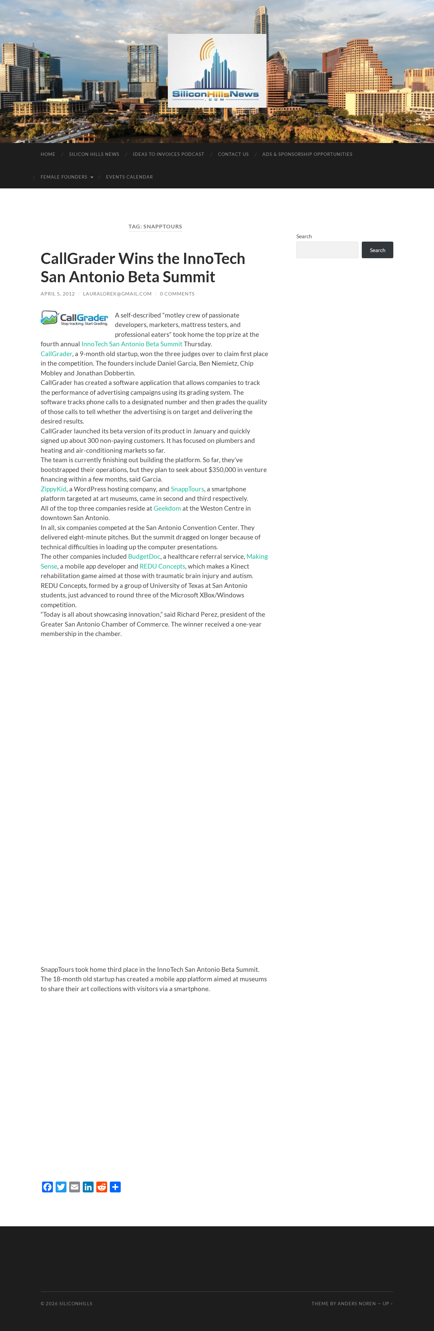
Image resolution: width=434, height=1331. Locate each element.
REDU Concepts (162, 566)
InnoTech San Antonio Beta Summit (131, 344)
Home (48, 154)
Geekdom (168, 508)
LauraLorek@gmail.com (117, 293)
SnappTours (187, 489)
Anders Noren (357, 1303)
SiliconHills (76, 1303)
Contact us (233, 154)
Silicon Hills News (94, 154)
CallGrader (56, 353)
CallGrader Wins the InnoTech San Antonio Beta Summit (143, 267)
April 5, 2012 (58, 293)
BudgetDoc (144, 556)
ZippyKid (53, 489)
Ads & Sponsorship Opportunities (307, 154)
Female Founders (64, 177)
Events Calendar (129, 177)
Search (304, 236)
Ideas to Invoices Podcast (168, 154)
